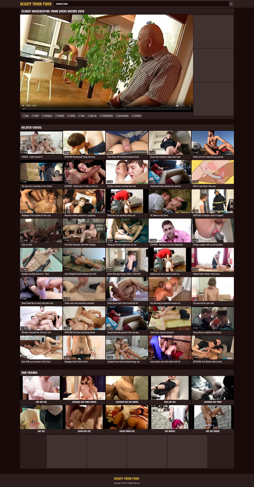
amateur (138, 115)
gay (27, 115)
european (48, 115)
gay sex (93, 115)
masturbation (107, 115)
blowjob (61, 115)
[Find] (231, 4)
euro (83, 115)
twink (36, 115)
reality (72, 115)
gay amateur (123, 115)
